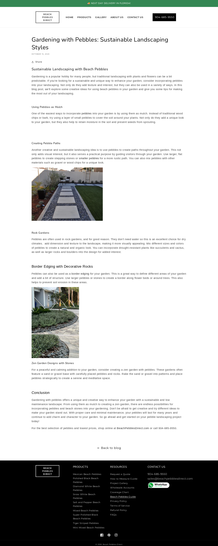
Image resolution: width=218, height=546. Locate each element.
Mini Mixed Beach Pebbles (88, 527)
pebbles (87, 113)
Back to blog (111, 448)
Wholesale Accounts (122, 487)
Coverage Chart (119, 492)
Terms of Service (120, 505)
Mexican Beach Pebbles (87, 474)
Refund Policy (118, 510)
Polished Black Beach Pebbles (86, 480)
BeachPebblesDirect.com (133, 428)
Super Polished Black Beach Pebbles (85, 516)
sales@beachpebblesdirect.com (170, 478)
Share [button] (38, 61)
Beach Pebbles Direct (112, 544)
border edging (80, 273)
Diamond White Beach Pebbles (86, 488)
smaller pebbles (89, 158)
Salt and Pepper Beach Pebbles (86, 504)
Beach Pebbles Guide (123, 496)
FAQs (113, 514)
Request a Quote (120, 474)
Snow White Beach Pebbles (84, 496)
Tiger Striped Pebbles (86, 523)
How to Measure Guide (123, 478)
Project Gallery (119, 483)
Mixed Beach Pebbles (86, 510)
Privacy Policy (118, 501)
